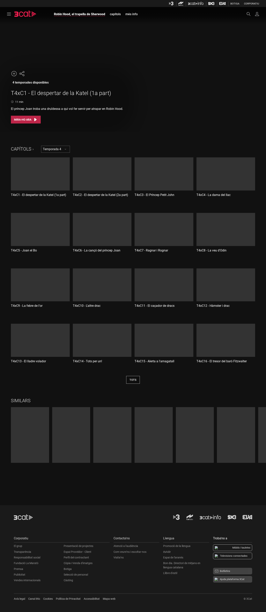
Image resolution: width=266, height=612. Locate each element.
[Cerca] (250, 14)
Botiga (234, 3)
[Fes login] (257, 14)
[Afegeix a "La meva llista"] (14, 74)
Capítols (21, 149)
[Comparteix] (22, 74)
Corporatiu (251, 3)
